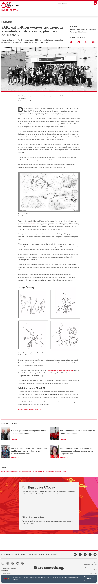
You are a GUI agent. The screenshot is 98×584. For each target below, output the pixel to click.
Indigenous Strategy (24, 471)
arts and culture (62, 471)
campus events (51, 471)
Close (89, 579)
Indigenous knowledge (9, 471)
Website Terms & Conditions (8, 568)
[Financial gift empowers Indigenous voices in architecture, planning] (5, 433)
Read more (14, 439)
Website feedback (6, 573)
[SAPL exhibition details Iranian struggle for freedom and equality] (54, 433)
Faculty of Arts (9, 10)
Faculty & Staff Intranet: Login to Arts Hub (43, 554)
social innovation (38, 471)
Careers (23, 554)
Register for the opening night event (30, 409)
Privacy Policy (4, 570)
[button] (72, 42)
